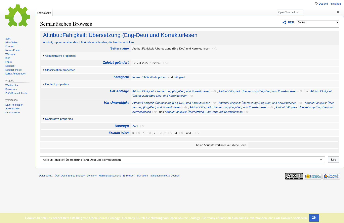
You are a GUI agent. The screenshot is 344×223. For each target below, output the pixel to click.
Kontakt (9, 46)
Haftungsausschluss (110, 175)
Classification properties (60, 69)
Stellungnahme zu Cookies (165, 175)
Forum (8, 62)
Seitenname (119, 48)
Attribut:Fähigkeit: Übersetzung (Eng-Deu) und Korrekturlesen (120, 35)
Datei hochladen (14, 104)
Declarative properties (59, 118)
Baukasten (11, 89)
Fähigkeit (179, 77)
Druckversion (12, 112)
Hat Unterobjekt (116, 103)
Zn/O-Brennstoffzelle (16, 93)
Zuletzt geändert (116, 62)
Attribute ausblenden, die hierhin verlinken (107, 42)
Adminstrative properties (60, 55)
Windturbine (12, 85)
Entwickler (128, 175)
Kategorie (121, 77)
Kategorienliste (13, 69)
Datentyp (122, 126)
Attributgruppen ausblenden (60, 42)
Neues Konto (12, 50)
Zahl (135, 126)
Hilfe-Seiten (11, 42)
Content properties (57, 84)
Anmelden (335, 3)
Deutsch (323, 3)
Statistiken (142, 175)
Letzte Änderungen (15, 73)
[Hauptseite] (17, 16)
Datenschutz (46, 175)
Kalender (10, 65)
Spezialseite (44, 12)
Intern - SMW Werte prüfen (149, 77)
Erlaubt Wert (119, 133)
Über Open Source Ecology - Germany (76, 175)
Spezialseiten (12, 108)
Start (7, 38)
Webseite (10, 54)
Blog (7, 58)
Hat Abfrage (119, 91)
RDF (291, 22)
